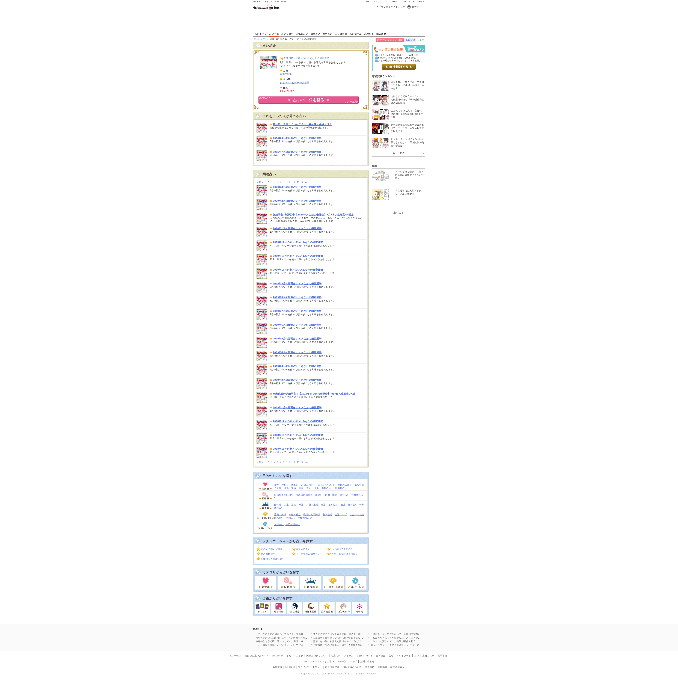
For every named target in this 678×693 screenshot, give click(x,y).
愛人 (308, 488)
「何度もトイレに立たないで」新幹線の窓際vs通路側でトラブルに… (407, 634)
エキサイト (418, 7)
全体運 (277, 504)
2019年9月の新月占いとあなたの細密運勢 (297, 283)
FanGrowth (277, 655)
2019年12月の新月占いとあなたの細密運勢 (298, 242)
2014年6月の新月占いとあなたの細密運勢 (297, 138)
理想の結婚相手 (304, 494)
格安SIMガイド (364, 655)
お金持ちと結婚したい (273, 558)
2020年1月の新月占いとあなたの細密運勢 (297, 228)
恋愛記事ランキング (383, 76)
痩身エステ (428, 655)
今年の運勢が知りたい (308, 554)
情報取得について (352, 667)
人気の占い (302, 33)
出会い (319, 494)
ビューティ (394, 1)
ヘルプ (420, 40)
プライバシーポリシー (310, 667)
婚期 (327, 494)
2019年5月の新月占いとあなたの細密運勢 (297, 338)
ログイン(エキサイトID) (390, 40)
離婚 (334, 494)
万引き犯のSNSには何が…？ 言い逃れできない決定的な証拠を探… (292, 637)
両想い (295, 485)
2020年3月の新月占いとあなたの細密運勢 (297, 187)
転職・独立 (295, 514)
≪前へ (260, 182)
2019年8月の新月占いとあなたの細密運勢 (297, 297)
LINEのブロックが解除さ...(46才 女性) (397, 58)
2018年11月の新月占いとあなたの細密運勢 (298, 435)
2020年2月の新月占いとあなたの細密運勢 (297, 200)
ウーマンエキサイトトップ (390, 7)
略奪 (301, 488)
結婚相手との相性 (283, 494)
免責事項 (369, 667)
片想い (285, 485)
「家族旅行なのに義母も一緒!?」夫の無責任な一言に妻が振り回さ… (350, 645)
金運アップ (341, 514)
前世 (343, 504)
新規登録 (410, 40)
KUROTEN (236, 655)
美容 (391, 655)
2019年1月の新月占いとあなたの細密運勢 (297, 407)
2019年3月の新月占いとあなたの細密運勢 (297, 366)
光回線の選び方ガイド (257, 655)
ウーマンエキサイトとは (316, 661)
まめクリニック (294, 655)
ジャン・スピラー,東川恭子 (294, 82)
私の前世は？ (268, 554)
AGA (416, 655)
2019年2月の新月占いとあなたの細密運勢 (297, 379)
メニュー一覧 (418, 1)
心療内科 (336, 655)
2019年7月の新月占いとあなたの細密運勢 (297, 311)
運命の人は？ (345, 485)
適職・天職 (280, 514)
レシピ (384, 1)
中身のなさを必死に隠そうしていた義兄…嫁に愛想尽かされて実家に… (294, 641)
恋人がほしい (303, 549)
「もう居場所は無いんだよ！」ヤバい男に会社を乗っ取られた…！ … (293, 645)
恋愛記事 (369, 33)
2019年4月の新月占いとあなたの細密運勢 (297, 352)
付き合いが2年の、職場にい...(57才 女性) (398, 55)
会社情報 (277, 667)
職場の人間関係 (311, 514)
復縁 (293, 488)
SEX (316, 488)
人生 (286, 504)
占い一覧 (274, 33)
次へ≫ (304, 182)
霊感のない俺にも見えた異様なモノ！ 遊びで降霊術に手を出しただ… (350, 641)
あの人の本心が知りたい (274, 549)
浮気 (286, 488)
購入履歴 (381, 33)
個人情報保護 (332, 667)
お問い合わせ (367, 661)
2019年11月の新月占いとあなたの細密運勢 (298, 255)
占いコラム (356, 33)
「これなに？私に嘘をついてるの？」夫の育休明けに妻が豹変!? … (292, 634)
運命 (293, 504)
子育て (369, 1)
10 (294, 182)
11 (298, 182)
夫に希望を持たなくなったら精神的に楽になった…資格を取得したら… (351, 637)
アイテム (348, 655)
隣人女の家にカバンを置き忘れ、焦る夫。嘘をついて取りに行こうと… (351, 634)
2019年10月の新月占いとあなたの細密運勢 (298, 269)
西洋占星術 (286, 74)
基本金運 (327, 514)
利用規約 (290, 667)
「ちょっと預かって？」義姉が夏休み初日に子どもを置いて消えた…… (408, 641)
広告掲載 (382, 667)
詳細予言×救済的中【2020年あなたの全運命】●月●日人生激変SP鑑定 (313, 214)
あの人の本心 (308, 485)
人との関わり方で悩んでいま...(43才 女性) (399, 60)
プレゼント (406, 1)
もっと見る (399, 153)
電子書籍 (442, 655)
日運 (323, 504)
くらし (377, 1)
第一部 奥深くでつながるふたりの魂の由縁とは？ (302, 124)
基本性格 (333, 504)
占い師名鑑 (341, 33)
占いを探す (287, 33)
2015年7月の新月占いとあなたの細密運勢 (297, 151)
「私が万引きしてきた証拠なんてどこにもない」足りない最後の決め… (408, 637)
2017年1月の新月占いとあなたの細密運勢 (306, 58)
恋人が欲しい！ (326, 485)
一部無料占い (340, 488)
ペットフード (404, 655)
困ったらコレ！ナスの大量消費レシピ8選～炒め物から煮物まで (404, 645)
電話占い (315, 33)
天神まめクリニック (317, 655)
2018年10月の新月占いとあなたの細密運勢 (298, 448)
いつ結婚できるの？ (342, 549)
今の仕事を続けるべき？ (345, 554)
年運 (301, 504)
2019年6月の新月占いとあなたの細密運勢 (297, 324)
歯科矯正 (380, 655)
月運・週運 (312, 504)
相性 (276, 485)
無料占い (327, 33)
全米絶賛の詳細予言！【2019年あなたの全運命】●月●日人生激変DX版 (314, 393)
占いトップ (261, 33)
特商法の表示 (397, 667)
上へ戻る (398, 212)
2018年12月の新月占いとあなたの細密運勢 (298, 421)
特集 (374, 166)
